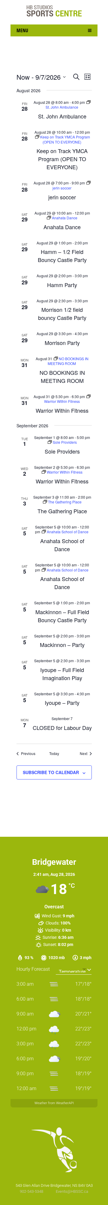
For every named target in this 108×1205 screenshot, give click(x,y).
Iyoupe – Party (62, 702)
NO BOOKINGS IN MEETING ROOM (62, 376)
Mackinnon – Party (62, 644)
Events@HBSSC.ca (72, 1191)
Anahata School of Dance (62, 545)
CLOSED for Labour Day (62, 727)
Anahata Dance (62, 227)
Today (54, 753)
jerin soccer (62, 197)
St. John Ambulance (62, 116)
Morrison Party (62, 342)
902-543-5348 (32, 1191)
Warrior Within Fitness (62, 410)
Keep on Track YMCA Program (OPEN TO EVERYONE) (62, 159)
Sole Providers (62, 451)
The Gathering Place (62, 511)
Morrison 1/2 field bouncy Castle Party (62, 313)
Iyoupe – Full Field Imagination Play (62, 674)
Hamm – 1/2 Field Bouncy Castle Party (62, 256)
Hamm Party (62, 285)
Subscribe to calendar (51, 772)
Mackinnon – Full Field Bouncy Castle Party (62, 616)
